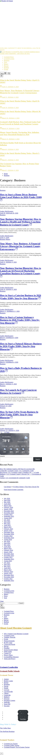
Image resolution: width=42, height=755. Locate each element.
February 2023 (8, 571)
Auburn (6, 679)
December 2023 (9, 554)
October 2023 (8, 557)
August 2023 (8, 561)
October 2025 (8, 514)
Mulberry (7, 697)
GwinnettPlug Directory (11, 657)
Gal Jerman (7, 487)
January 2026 (8, 509)
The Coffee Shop (5, 728)
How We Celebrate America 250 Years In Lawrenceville (17, 469)
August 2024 (8, 539)
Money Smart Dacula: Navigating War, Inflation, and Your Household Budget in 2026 (19, 133)
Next (7, 432)
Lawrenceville (8, 691)
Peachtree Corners (9, 700)
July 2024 (7, 541)
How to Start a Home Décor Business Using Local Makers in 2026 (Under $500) (21, 196)
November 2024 (9, 534)
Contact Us (7, 653)
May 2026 (7, 502)
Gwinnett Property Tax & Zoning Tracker (17, 747)
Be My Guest (8, 642)
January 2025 (8, 530)
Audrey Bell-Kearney (6, 211)
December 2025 (9, 511)
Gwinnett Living (9, 59)
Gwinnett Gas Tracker (11, 744)
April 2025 (7, 525)
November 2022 (9, 577)
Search (2, 456)
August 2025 (8, 518)
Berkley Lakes (8, 681)
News (6, 596)
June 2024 (7, 543)
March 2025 (7, 527)
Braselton (7, 684)
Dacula (6, 686)
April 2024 (7, 546)
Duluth (6, 688)
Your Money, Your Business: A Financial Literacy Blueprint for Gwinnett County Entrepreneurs (19, 92)
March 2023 (7, 570)
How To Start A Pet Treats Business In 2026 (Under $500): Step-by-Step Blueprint (19, 415)
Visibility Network (9, 637)
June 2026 (7, 500)
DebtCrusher (8, 651)
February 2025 (8, 529)
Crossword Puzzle (9, 644)
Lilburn (6, 693)
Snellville (7, 702)
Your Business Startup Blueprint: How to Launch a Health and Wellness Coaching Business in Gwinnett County (20, 222)
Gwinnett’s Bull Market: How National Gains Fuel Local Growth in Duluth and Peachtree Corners (20, 123)
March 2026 (7, 505)
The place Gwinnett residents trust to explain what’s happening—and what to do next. (20, 52)
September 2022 (9, 580)
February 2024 (8, 550)
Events (6, 69)
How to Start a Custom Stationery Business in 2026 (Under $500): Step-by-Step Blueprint (20, 320)
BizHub (6, 67)
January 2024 (8, 552)
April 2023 (7, 568)
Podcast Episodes (9, 641)
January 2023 (8, 573)
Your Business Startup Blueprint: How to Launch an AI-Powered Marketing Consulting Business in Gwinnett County (20, 271)
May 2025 (7, 523)
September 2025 (9, 516)
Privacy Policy (8, 655)
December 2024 (9, 532)
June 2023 (7, 564)
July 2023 (7, 563)
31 (5, 432)
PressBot (6, 648)
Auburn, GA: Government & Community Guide (15, 478)
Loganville (7, 695)
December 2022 (9, 575)
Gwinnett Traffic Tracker (11, 745)
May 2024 (7, 545)
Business (6, 60)
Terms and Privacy (9, 659)
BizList (6, 66)
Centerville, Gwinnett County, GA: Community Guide (17, 471)
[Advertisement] (21, 24)
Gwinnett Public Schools (10, 671)
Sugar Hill (7, 704)
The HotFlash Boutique (7, 731)
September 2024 (9, 538)
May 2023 (7, 566)
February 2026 (8, 507)
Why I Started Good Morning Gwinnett (16, 634)
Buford (6, 682)
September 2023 (9, 559)
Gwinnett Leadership (9, 667)
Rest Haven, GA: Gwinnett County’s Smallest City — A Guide (19, 472)
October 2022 (8, 579)
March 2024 (7, 548)
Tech (5, 62)
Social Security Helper (11, 650)
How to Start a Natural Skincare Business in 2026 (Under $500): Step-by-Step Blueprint (21, 346)
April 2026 (7, 504)
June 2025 (7, 522)
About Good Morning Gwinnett (16, 628)
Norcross (6, 699)
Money (6, 64)
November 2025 (9, 513)
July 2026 (7, 498)
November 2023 (9, 555)
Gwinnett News (9, 57)
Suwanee (7, 706)
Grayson (6, 690)
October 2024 (8, 536)
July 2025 (7, 520)
